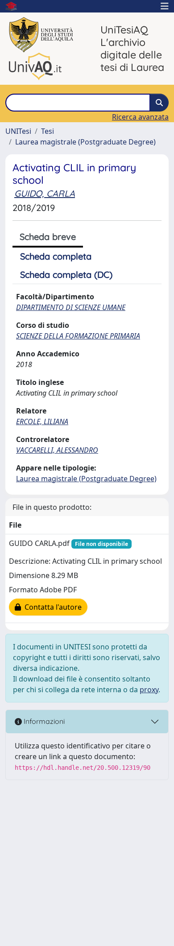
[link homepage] (14, 6)
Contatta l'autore (51, 607)
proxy (149, 689)
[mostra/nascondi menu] (165, 6)
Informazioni (43, 721)
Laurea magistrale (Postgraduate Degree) (85, 142)
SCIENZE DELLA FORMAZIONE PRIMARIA (78, 336)
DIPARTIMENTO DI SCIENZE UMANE (70, 307)
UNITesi (18, 131)
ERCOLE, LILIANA (42, 421)
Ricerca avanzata (140, 117)
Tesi (47, 131)
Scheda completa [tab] (55, 256)
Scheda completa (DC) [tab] (66, 274)
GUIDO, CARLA (44, 193)
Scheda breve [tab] (48, 236)
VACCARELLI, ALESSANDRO (57, 450)
